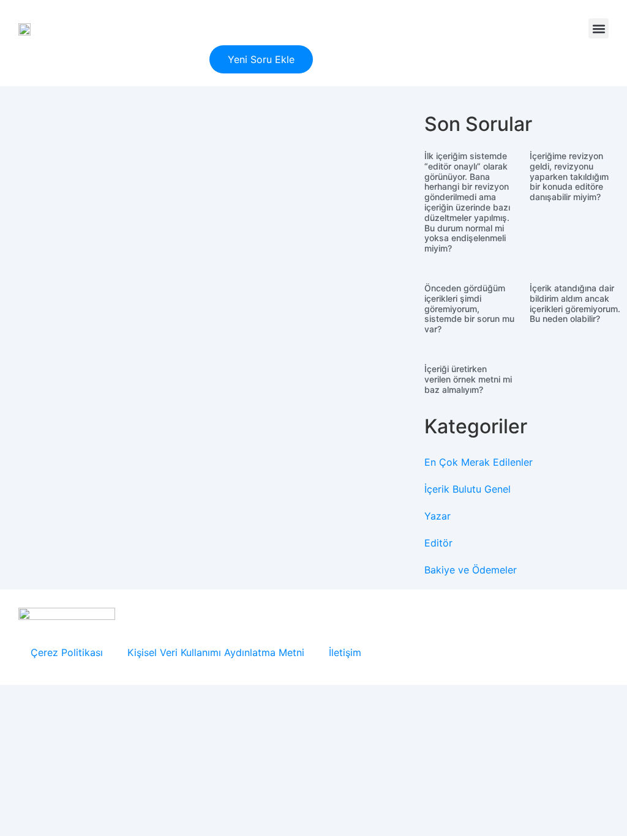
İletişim (345, 652)
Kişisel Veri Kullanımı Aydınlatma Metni (215, 652)
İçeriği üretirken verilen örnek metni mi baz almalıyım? (468, 379)
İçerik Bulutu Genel (467, 489)
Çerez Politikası (67, 652)
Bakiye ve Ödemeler (470, 570)
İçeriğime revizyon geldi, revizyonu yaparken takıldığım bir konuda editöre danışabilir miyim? (569, 176)
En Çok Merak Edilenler (478, 462)
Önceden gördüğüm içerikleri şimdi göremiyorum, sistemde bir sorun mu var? (469, 308)
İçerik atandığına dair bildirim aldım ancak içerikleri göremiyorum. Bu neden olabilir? (575, 303)
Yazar (437, 516)
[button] (598, 28)
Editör (438, 543)
